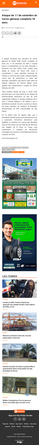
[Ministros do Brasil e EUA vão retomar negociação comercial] (19, 322)
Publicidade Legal (28, 426)
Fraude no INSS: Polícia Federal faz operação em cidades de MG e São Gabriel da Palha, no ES (19, 305)
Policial (12, 424)
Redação (21, 28)
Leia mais (5, 309)
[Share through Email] (15, 33)
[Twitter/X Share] (7, 33)
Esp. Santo (19, 424)
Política (26, 424)
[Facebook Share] (3, 33)
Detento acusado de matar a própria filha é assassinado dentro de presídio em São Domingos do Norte (19, 369)
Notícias (21, 152)
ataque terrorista (22, 147)
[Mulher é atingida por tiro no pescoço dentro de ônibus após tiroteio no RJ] (19, 386)
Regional (5, 424)
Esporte (7, 426)
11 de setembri (12, 147)
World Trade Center (8, 149)
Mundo (5, 10)
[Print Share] (19, 33)
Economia (33, 424)
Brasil (13, 426)
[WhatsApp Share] (11, 33)
